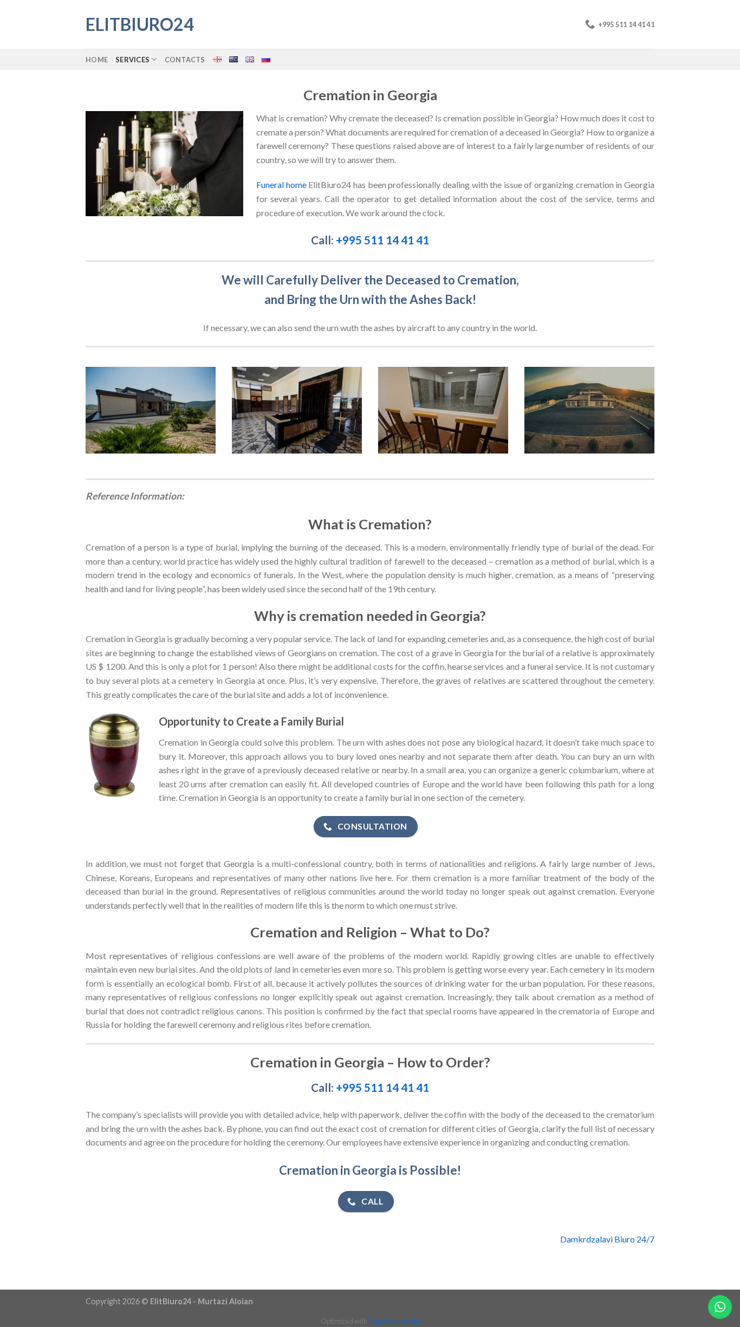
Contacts (185, 59)
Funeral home (281, 184)
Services (132, 59)
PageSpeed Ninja (393, 1321)
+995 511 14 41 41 (382, 240)
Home (97, 59)
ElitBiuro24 (140, 24)
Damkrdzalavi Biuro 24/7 (607, 1239)
